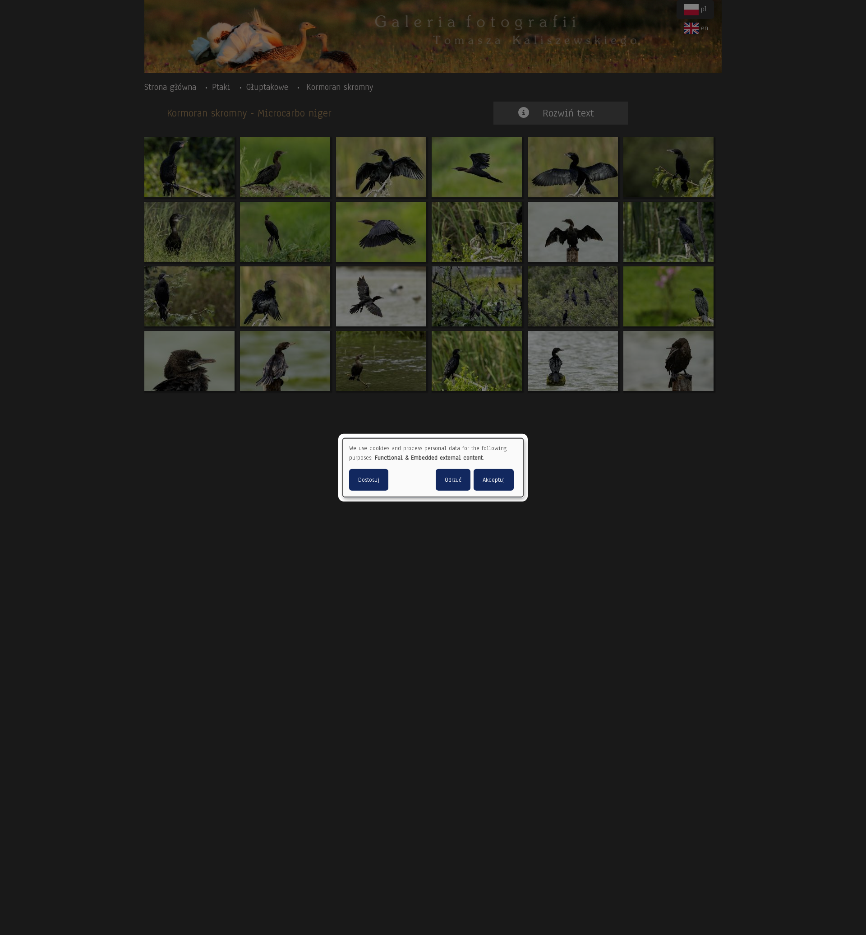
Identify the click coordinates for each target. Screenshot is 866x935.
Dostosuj (368, 480)
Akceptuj (494, 480)
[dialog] (433, 467)
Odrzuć (453, 480)
